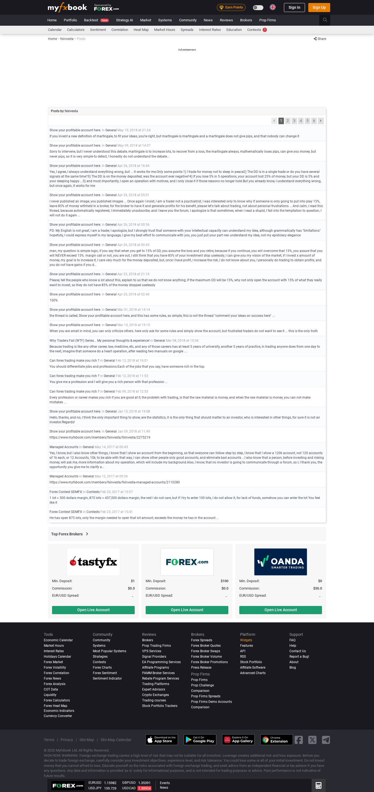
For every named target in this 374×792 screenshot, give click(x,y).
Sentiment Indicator (107, 678)
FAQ (292, 640)
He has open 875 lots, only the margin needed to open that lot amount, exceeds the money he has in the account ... (134, 518)
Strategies (100, 656)
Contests (256, 30)
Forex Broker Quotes (206, 646)
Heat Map (141, 30)
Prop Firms (267, 20)
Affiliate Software (252, 667)
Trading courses (154, 700)
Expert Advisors (153, 689)
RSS (243, 656)
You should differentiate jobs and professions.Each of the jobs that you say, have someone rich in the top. (127, 367)
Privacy (67, 740)
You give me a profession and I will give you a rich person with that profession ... (109, 382)
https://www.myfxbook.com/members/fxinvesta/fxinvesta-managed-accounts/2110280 (115, 482)
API (242, 651)
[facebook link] (299, 739)
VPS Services (151, 651)
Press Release (201, 667)
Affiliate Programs (155, 667)
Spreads (187, 30)
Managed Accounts (64, 447)
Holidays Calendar (57, 656)
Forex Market (53, 662)
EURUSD (95, 783)
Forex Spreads (201, 640)
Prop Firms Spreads (205, 696)
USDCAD (129, 788)
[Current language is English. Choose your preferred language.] (272, 7)
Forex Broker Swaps (205, 651)
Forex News (52, 678)
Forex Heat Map (55, 706)
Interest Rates (210, 30)
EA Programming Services (161, 662)
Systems (165, 20)
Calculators (76, 30)
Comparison (200, 707)
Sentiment (98, 30)
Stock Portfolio (251, 662)
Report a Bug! (299, 656)
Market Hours (164, 30)
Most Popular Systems (109, 651)
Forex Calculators (57, 700)
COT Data (51, 689)
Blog (292, 667)
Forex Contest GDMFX (66, 492)
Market (145, 20)
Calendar (55, 30)
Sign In (294, 7)
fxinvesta (71, 111)
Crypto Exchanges (155, 695)
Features (246, 646)
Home (52, 20)
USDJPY (95, 788)
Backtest (96, 20)
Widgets (246, 640)
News (208, 20)
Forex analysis (54, 684)
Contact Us (297, 651)
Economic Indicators (59, 711)
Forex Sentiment (105, 673)
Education (234, 30)
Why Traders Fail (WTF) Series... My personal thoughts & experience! (99, 341)
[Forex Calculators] (319, 785)
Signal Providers (154, 656)
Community (188, 20)
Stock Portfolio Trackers (159, 706)
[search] (328, 20)
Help (292, 646)
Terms (49, 740)
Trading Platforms (155, 684)
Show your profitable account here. (75, 130)
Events (165, 783)
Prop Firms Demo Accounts (211, 702)
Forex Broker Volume (206, 656)
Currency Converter (58, 716)
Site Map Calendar (115, 740)
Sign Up (319, 7)
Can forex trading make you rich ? (74, 360)
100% (54, 300)
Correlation (119, 30)
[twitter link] (312, 739)
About (293, 662)
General (111, 130)
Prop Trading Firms (156, 646)
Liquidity (50, 695)
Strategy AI (124, 20)
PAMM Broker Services (158, 673)
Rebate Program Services (160, 678)
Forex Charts (102, 667)
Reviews (226, 20)
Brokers (246, 20)
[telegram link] (326, 739)
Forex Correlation (56, 673)
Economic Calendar (58, 640)
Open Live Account (93, 610)
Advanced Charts (253, 673)
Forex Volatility (55, 667)
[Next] (321, 121)
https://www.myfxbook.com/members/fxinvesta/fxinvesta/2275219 (100, 437)
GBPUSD (129, 783)
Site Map (86, 740)
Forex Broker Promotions (209, 662)
